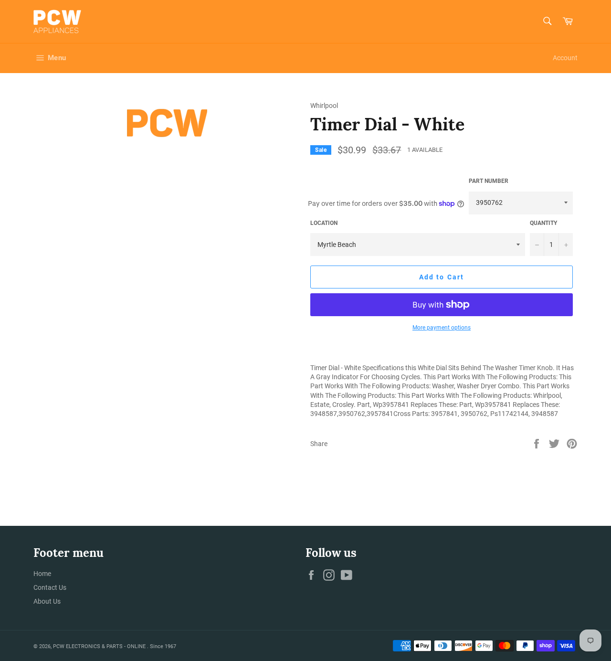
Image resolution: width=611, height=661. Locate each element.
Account (565, 58)
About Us (47, 601)
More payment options (441, 327)
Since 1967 (163, 646)
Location (323, 223)
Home (42, 573)
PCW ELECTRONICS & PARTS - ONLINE (100, 646)
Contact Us (49, 587)
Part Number (488, 181)
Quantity (543, 223)
